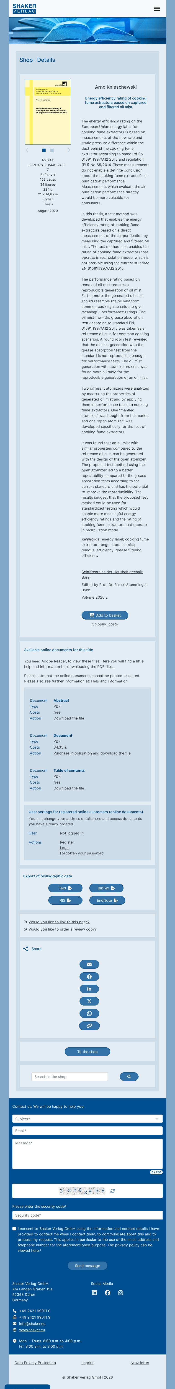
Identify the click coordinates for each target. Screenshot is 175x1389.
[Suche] (129, 1076)
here (35, 1250)
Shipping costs (105, 624)
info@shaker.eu (32, 1323)
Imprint (88, 1362)
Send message (87, 1265)
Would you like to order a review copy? (63, 929)
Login (64, 847)
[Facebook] (107, 1292)
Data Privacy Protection (35, 1362)
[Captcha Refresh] (112, 1191)
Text (62, 888)
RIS (62, 900)
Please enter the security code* (39, 1206)
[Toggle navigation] (156, 8)
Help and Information (109, 681)
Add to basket (108, 615)
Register (67, 842)
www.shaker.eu (32, 1330)
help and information (42, 666)
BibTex (103, 888)
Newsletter (140, 1362)
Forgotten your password (82, 853)
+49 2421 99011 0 (34, 1311)
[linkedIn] (94, 1292)
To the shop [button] (87, 1051)
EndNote (104, 900)
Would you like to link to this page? (59, 922)
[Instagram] (120, 1292)
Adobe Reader (53, 661)
